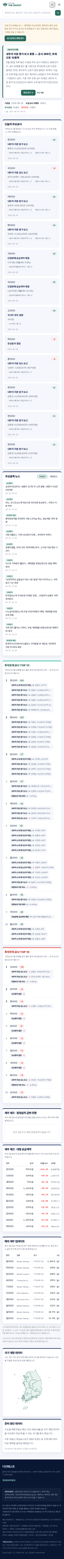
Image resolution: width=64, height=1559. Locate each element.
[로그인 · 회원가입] (59, 4)
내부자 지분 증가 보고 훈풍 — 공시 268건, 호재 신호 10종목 (31, 55)
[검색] (58, 13)
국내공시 (42, 476)
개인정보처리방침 (8, 1480)
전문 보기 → (28, 92)
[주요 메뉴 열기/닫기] (52, 4)
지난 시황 (40, 93)
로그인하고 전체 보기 (15, 38)
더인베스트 (8, 1466)
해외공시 (53, 476)
